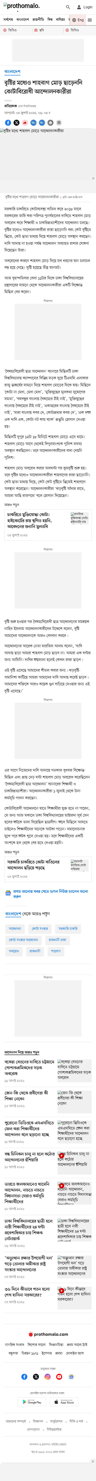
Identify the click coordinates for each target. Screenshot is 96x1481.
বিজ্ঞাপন (38, 1422)
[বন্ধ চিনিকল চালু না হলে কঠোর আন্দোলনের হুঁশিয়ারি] (75, 1163)
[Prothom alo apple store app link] (64, 1402)
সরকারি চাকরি (68, 928)
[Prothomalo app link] (32, 1402)
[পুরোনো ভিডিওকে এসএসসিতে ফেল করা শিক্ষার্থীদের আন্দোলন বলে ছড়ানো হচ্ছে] (75, 1132)
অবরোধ (14, 951)
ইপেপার (47, 1353)
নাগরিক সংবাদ (14, 1345)
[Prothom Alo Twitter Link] (38, 1377)
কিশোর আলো (37, 1345)
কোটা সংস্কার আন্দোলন (23, 940)
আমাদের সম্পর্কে (16, 1422)
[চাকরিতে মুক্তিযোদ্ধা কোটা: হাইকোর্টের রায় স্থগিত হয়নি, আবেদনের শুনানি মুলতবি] (80, 518)
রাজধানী (35, 951)
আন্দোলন (15, 928)
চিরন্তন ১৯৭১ (30, 1353)
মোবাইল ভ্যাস (75, 1353)
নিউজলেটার (54, 1430)
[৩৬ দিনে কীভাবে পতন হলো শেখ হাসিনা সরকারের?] (75, 1298)
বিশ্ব (50, 20)
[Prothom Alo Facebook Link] (26, 1377)
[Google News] (71, 1377)
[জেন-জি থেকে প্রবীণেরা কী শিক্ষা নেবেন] (75, 1102)
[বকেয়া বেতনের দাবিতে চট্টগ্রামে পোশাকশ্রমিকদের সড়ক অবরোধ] (75, 1071)
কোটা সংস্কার (40, 928)
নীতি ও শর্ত (76, 1422)
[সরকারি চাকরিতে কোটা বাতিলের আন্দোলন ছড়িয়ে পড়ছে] (80, 866)
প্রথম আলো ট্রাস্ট (77, 1345)
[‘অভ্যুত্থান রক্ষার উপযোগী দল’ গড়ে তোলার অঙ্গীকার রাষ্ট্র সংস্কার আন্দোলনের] (75, 1267)
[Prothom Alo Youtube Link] (61, 1377)
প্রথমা (59, 1353)
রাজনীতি (38, 20)
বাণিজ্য (60, 20)
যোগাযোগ (33, 1430)
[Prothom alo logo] (48, 1335)
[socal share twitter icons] (17, 125)
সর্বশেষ (8, 20)
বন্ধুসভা (13, 1353)
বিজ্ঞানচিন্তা (56, 1345)
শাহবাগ (56, 951)
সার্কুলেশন (56, 1422)
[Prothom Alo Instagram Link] (50, 1377)
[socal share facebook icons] (8, 125)
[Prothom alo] (23, 7)
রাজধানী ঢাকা (57, 940)
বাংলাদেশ (23, 20)
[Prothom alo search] (68, 7)
